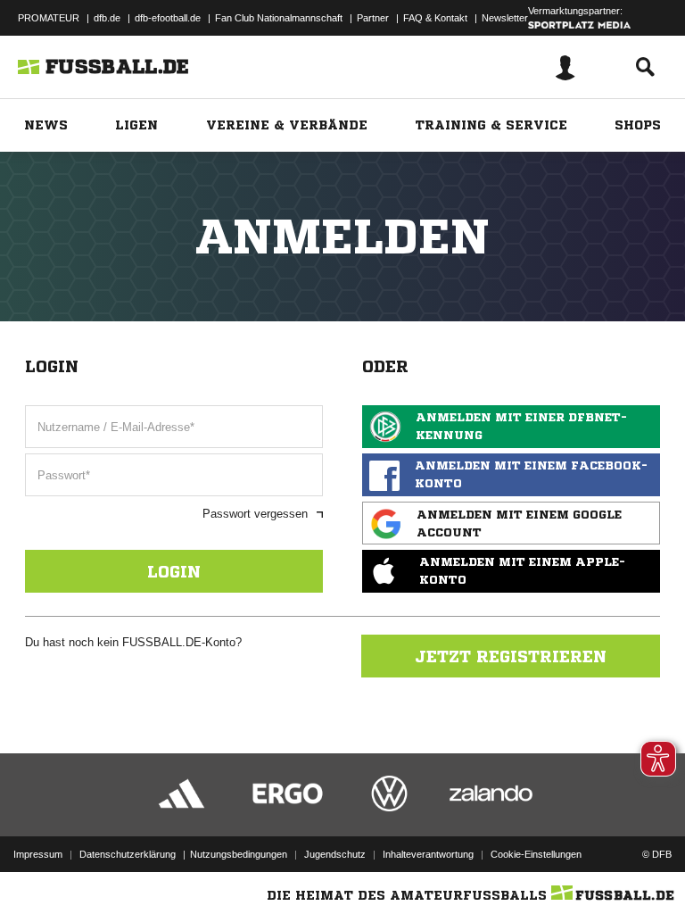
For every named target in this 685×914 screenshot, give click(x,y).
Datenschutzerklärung (127, 854)
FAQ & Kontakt (435, 17)
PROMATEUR (48, 17)
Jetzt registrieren (511, 656)
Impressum (37, 854)
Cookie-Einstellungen (536, 854)
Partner (373, 17)
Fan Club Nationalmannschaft (278, 17)
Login (174, 571)
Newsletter (505, 17)
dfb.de (107, 17)
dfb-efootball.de (168, 17)
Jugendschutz (335, 854)
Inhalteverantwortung (428, 854)
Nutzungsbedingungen (238, 854)
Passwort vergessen (255, 513)
